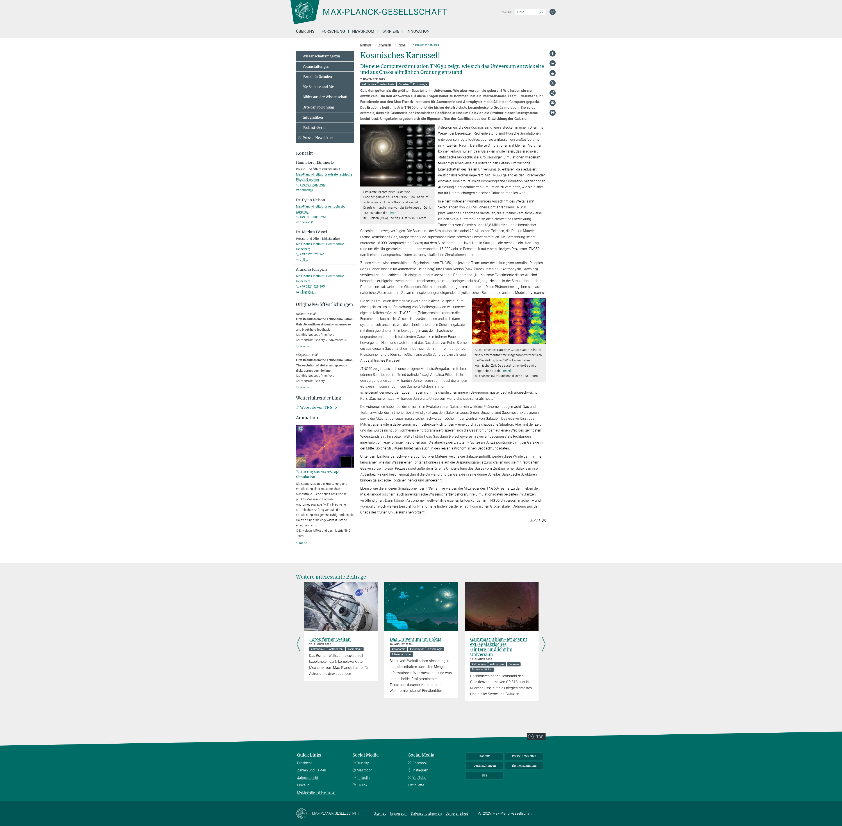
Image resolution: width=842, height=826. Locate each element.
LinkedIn (363, 778)
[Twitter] (552, 83)
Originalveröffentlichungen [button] (324, 304)
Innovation (418, 31)
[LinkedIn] (552, 63)
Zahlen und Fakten (311, 770)
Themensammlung (524, 765)
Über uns (305, 31)
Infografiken (313, 117)
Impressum (398, 813)
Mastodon (365, 770)
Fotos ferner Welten (330, 639)
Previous (298, 644)
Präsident (304, 763)
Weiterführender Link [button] (318, 398)
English (506, 12)
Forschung (333, 31)
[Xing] (552, 93)
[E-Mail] (552, 102)
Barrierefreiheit (457, 813)
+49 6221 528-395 (312, 286)
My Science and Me (318, 87)
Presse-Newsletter (318, 138)
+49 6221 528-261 (312, 254)
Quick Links (309, 755)
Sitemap (380, 813)
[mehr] (394, 213)
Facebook (420, 763)
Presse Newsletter (524, 756)
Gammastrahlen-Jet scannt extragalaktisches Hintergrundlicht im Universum (498, 647)
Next (543, 644)
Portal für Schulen (317, 77)
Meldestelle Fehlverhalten (316, 792)
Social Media (366, 755)
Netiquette (416, 785)
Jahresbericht (307, 778)
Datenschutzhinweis (426, 813)
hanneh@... (308, 190)
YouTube (419, 778)
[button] (430, 183)
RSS (484, 775)
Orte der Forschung (318, 107)
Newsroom (363, 31)
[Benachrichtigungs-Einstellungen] (552, 12)
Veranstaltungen (316, 66)
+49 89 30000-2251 (313, 217)
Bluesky (363, 763)
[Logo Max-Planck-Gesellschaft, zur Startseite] (368, 15)
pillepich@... (308, 291)
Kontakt (484, 756)
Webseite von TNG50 (318, 407)
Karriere (390, 31)
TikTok (362, 785)
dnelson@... (308, 222)
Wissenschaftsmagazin (321, 56)
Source (304, 346)
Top (539, 737)
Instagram (420, 770)
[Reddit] (552, 73)
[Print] (552, 112)
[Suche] (541, 12)
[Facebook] (552, 53)
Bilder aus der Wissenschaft (325, 97)
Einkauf (303, 785)
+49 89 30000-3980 (313, 185)
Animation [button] (307, 417)
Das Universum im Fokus (415, 639)
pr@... (304, 259)
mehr (303, 543)
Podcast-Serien (315, 128)
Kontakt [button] (304, 153)
